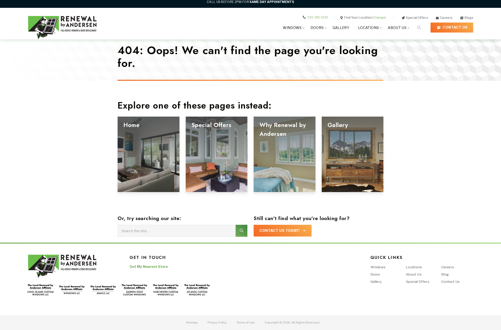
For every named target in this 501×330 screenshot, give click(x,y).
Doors (317, 28)
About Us (397, 28)
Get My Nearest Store (149, 267)
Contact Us (455, 27)
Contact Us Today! (280, 230)
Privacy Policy (217, 322)
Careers (445, 18)
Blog (445, 274)
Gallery (341, 28)
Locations (368, 28)
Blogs (468, 18)
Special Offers (416, 18)
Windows (292, 28)
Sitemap (192, 322)
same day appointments (272, 2)
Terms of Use (246, 322)
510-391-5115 (317, 17)
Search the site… (135, 231)
